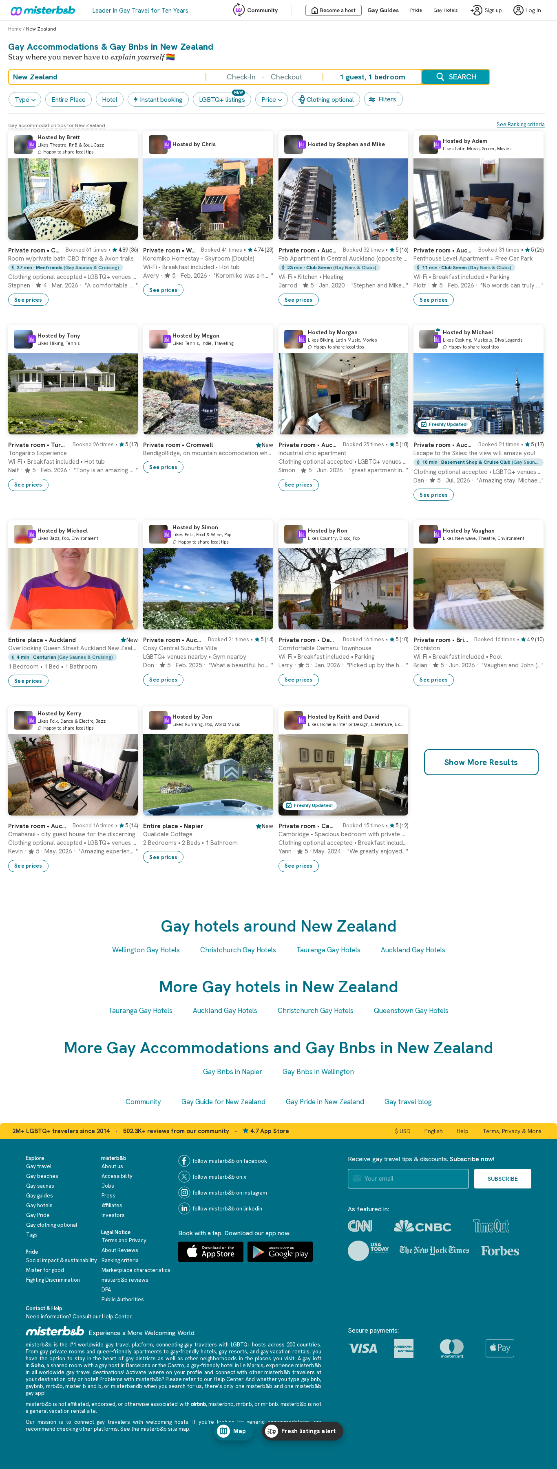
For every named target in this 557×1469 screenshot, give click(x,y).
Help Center (117, 1316)
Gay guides (39, 1195)
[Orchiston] (529, 623)
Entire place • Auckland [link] (42, 640)
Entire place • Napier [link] (173, 826)
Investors (113, 1215)
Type (22, 99)
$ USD (403, 1131)
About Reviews (120, 1250)
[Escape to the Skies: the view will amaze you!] (529, 428)
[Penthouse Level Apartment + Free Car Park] (529, 234)
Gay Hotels (445, 10)
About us (112, 1166)
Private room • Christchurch (34, 250)
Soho (37, 1365)
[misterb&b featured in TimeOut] (491, 1225)
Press (108, 1195)
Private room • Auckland (308, 250)
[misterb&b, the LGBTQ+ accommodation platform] (41, 10)
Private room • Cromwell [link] (178, 445)
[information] (32, 144)
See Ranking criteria (521, 124)
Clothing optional (330, 99)
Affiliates (112, 1205)
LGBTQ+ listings (222, 99)
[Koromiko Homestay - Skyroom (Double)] (259, 234)
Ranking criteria (120, 1260)
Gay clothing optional (51, 1224)
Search (462, 76)
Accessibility (117, 1176)
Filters (387, 99)
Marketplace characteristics (136, 1270)
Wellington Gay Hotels (146, 949)
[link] (73, 273)
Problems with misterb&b (130, 1379)
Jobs (108, 1185)
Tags (32, 1234)
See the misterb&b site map (154, 1428)
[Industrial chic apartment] (394, 428)
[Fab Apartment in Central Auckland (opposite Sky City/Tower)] (394, 234)
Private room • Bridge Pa (441, 640)
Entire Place (68, 99)
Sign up (493, 10)
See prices (28, 299)
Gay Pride (38, 1215)
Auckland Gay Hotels (413, 949)
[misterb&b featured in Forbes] (500, 1250)
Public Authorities (123, 1299)
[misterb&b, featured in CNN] (360, 1226)
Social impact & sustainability (61, 1260)
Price (268, 99)
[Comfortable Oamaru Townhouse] (394, 623)
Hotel (109, 99)
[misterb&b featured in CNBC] (422, 1226)
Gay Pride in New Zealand (325, 1101)
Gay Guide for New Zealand (223, 1101)
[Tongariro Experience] (123, 428)
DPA (106, 1289)
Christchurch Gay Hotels (238, 949)
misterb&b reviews (125, 1279)
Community (262, 10)
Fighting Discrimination (53, 1279)
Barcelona (138, 1365)
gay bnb (310, 1379)
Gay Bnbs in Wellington (318, 1071)
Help (463, 1131)
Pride (416, 10)
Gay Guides (383, 10)
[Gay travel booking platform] (55, 1330)
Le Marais (251, 1365)
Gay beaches (42, 1176)
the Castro (171, 1365)
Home (15, 29)
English (433, 1131)
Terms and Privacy (124, 1240)
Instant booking (161, 99)
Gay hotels (39, 1205)
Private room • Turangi (38, 445)
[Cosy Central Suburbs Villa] (259, 623)
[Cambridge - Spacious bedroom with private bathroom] (394, 809)
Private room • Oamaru (308, 640)
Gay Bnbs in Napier (232, 1071)
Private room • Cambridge (308, 826)
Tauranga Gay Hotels (328, 949)
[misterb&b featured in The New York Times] (434, 1251)
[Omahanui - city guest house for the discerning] (123, 809)
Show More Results (481, 762)
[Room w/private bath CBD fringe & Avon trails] (123, 234)
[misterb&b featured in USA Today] (368, 1251)
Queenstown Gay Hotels (411, 1010)
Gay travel (38, 1166)
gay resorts (233, 1351)
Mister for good (45, 1270)
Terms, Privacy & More (512, 1131)
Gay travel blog (408, 1101)
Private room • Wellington (169, 250)
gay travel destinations (94, 1372)
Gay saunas (40, 1185)
